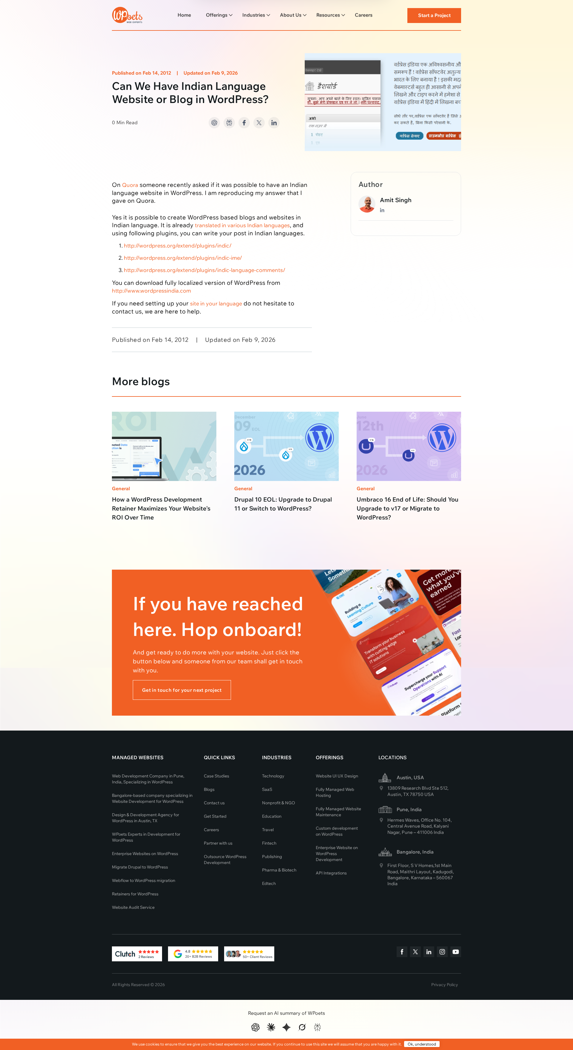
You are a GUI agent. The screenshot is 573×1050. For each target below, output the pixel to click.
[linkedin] (428, 952)
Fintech (269, 843)
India (439, 832)
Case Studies (216, 776)
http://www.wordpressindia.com (151, 290)
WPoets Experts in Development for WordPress (146, 837)
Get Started (215, 816)
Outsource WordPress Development (225, 859)
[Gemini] (286, 1027)
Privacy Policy (444, 984)
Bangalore (398, 877)
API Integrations (331, 873)
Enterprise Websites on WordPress (145, 853)
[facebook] (402, 952)
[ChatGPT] (255, 1027)
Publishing (272, 856)
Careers (211, 829)
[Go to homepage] (127, 14)
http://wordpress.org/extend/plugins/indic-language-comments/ (204, 270)
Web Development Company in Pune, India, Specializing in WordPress (148, 779)
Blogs (209, 789)
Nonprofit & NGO (278, 802)
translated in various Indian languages (242, 225)
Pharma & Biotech (279, 870)
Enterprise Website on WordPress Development (337, 853)
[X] (415, 952)
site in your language (216, 303)
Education (271, 816)
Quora (130, 185)
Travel (268, 829)
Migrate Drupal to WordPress (140, 867)
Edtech (269, 883)
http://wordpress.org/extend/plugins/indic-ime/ (183, 257)
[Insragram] (442, 952)
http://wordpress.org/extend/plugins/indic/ (178, 245)
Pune (407, 832)
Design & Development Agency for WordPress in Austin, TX (145, 817)
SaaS (267, 789)
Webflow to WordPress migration (143, 880)
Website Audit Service (133, 907)
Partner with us (218, 843)
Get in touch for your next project (182, 690)
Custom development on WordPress (337, 831)
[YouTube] (455, 952)
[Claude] (271, 1027)
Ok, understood (422, 1044)
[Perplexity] (318, 1027)
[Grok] (302, 1027)
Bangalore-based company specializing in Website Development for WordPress (152, 798)
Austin (394, 794)
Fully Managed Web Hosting (335, 792)
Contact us (214, 802)
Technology (273, 776)
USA (429, 794)
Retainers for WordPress (135, 894)
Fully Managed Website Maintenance (338, 811)
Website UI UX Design (337, 776)
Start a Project (434, 15)
